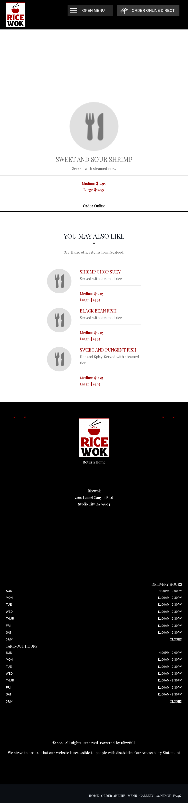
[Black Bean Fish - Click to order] (60, 320)
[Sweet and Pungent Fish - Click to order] (60, 359)
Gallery (146, 795)
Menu (132, 795)
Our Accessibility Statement (157, 752)
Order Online (94, 205)
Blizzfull (128, 742)
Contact (163, 795)
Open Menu (93, 10)
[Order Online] (94, 126)
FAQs (177, 795)
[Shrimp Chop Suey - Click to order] (60, 281)
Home (94, 795)
